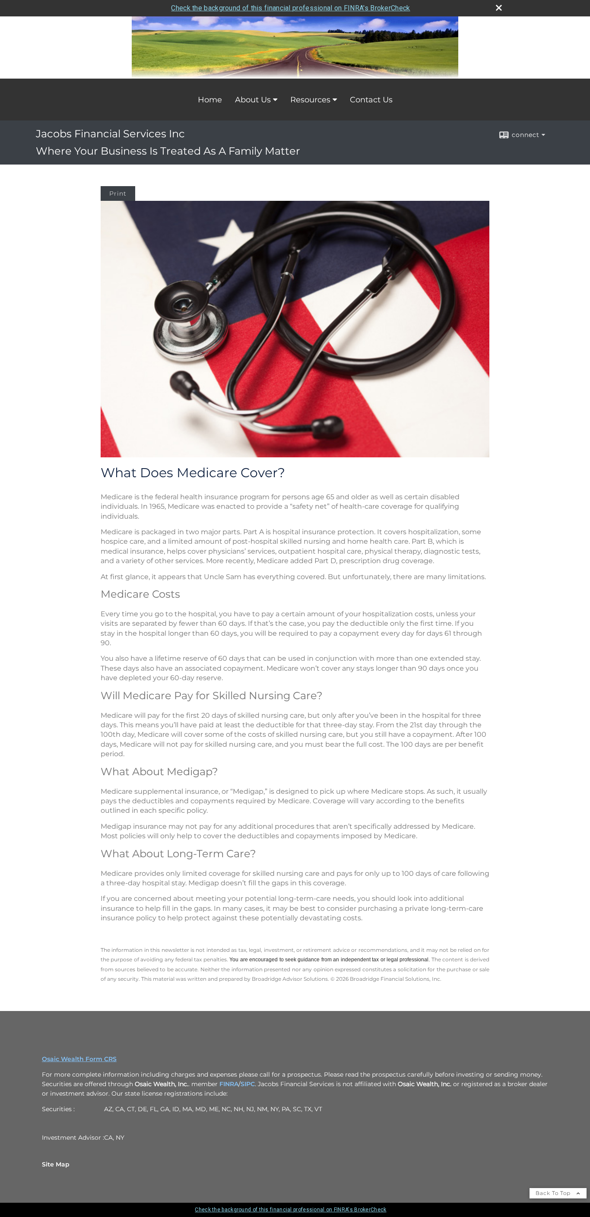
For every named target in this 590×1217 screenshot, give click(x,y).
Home (210, 100)
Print (118, 193)
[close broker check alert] (498, 7)
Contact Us (371, 100)
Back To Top (554, 1193)
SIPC (248, 1084)
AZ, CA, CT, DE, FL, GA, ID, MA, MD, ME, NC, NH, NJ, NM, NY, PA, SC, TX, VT (213, 1109)
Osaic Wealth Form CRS (79, 1059)
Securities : (58, 1109)
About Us (253, 100)
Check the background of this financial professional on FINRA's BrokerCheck (290, 8)
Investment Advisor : (73, 1137)
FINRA (228, 1084)
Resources (310, 100)
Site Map (56, 1164)
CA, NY (114, 1137)
